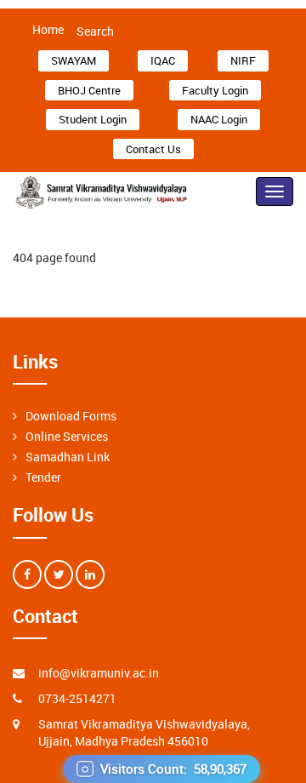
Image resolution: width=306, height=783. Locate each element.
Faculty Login (215, 90)
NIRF (243, 60)
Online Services (67, 436)
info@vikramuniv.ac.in (98, 673)
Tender (43, 477)
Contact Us (153, 149)
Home (48, 29)
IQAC (162, 60)
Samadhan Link (68, 457)
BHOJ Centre (89, 90)
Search (95, 31)
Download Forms (71, 416)
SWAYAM (73, 60)
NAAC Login (218, 119)
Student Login (93, 119)
